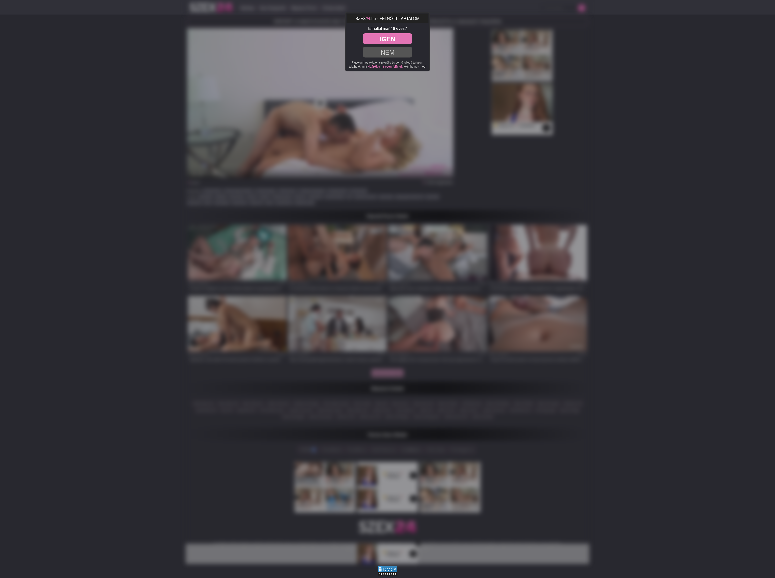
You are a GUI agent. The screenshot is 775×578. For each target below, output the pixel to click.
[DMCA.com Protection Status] (387, 570)
